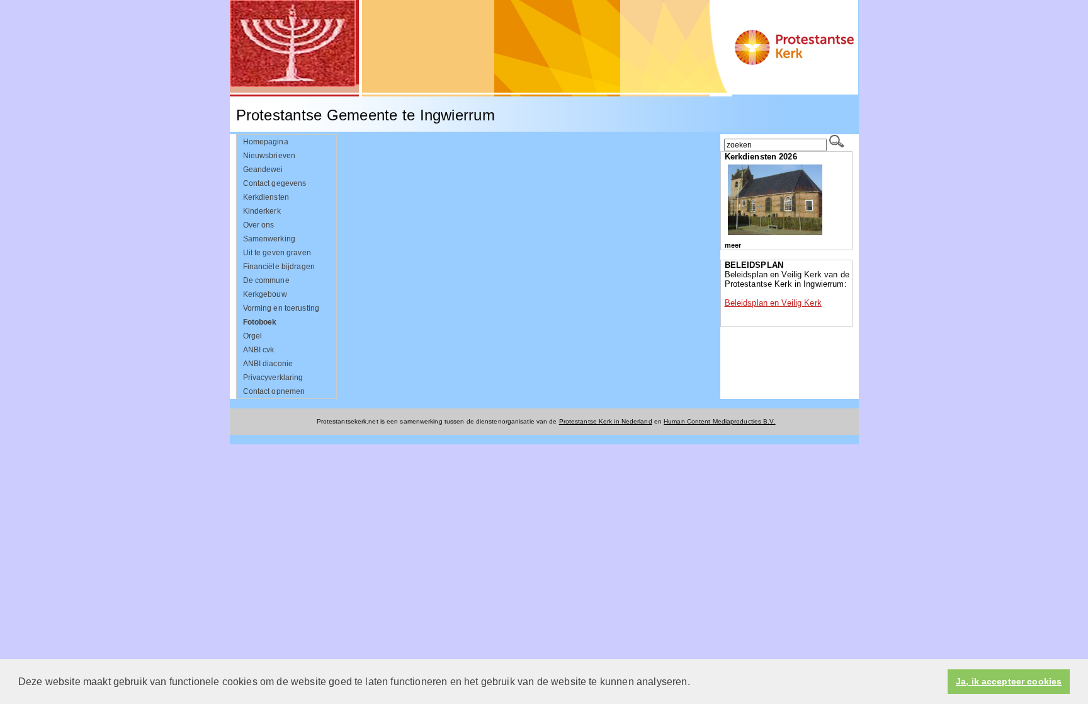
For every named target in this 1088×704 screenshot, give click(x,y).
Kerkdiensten (266, 197)
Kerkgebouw (265, 294)
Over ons (259, 225)
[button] (694, 682)
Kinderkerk (262, 211)
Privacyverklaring (273, 377)
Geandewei (263, 169)
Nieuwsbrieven (269, 155)
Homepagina (265, 141)
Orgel (253, 336)
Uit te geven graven (277, 252)
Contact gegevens (275, 183)
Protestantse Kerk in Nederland (605, 421)
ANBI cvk (259, 349)
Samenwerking (269, 238)
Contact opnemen (274, 391)
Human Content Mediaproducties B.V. (720, 421)
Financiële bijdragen (279, 266)
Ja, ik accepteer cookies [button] (1009, 681)
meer (733, 245)
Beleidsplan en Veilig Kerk (773, 303)
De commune (266, 280)
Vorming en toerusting (281, 308)
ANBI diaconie (268, 363)
